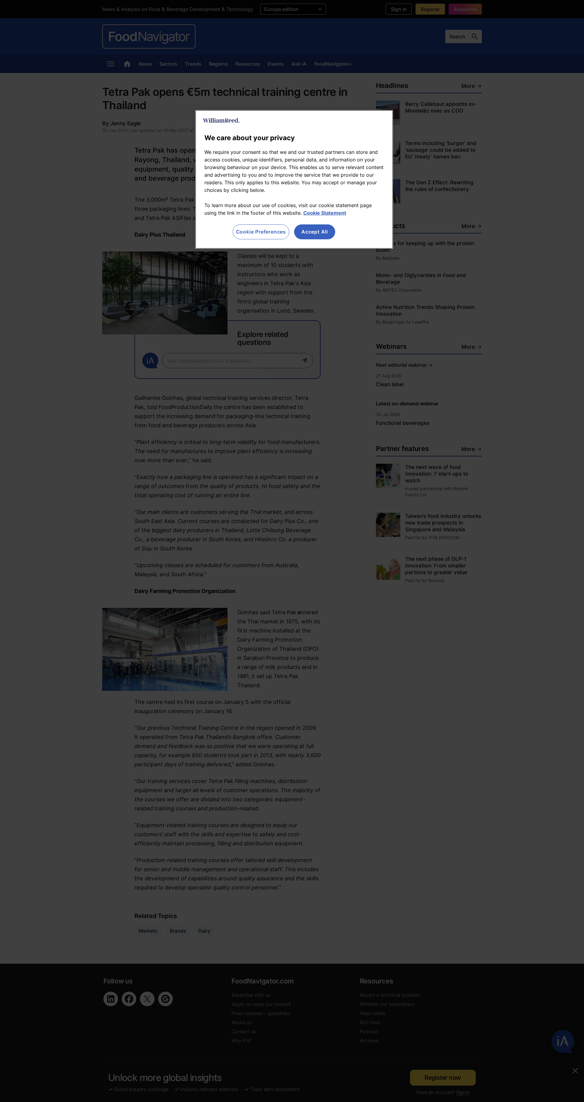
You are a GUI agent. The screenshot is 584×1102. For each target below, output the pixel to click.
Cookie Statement (324, 213)
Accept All (314, 232)
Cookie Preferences (261, 232)
